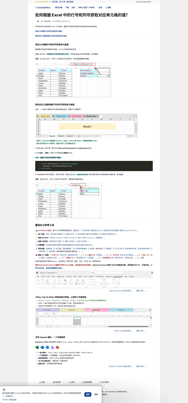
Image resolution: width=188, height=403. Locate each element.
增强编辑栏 (67, 249)
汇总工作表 (118, 249)
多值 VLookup (69, 238)
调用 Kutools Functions (128, 230)
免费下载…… (141, 291)
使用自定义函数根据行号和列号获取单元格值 (51, 36)
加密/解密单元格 (130, 249)
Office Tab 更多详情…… (124, 331)
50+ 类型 (90, 255)
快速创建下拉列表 (55, 241)
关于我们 (105, 382)
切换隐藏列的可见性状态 (73, 245)
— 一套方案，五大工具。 (55, 2)
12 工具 (54, 255)
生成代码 (86, 230)
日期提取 (108, 249)
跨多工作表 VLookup (85, 238)
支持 (100, 7)
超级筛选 (42, 251)
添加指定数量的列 (52, 245)
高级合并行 (119, 258)
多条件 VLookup (56, 238)
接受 (87, 394)
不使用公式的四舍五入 (108, 234)
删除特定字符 (72, 255)
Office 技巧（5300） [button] (87, 7)
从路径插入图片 (51, 258)
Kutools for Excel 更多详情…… (121, 291)
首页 (43, 382)
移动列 (61, 245)
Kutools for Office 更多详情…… (121, 366)
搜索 (109, 7)
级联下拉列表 (69, 241)
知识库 (58, 382)
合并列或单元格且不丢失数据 (87, 234)
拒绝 (96, 394)
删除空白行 (70, 234)
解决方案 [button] (58, 7)
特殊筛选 (52, 251)
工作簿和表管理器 (80, 249)
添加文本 (63, 255)
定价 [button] (73, 7)
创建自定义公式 (95, 230)
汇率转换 (90, 258)
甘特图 (99, 255)
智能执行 (76, 230)
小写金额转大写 (80, 258)
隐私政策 (88, 382)
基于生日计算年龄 (127, 255)
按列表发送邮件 (144, 249)
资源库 (92, 249)
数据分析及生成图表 (111, 230)
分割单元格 (128, 258)
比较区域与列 (87, 245)
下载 (67, 7)
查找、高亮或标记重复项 (54, 234)
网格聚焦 (49, 249)
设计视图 (58, 249)
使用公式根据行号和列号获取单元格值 (48, 31)
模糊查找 (99, 238)
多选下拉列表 (82, 241)
